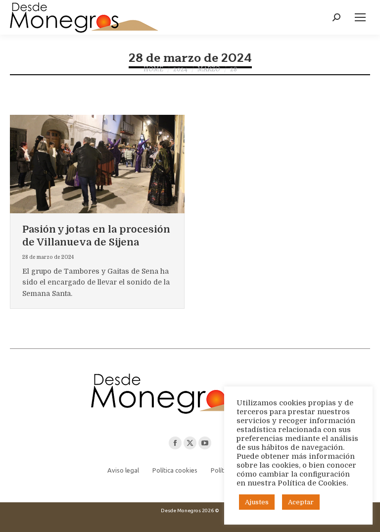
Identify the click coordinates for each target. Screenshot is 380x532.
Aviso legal (123, 470)
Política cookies (174, 470)
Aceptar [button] (301, 502)
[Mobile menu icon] (360, 17)
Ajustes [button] (257, 502)
